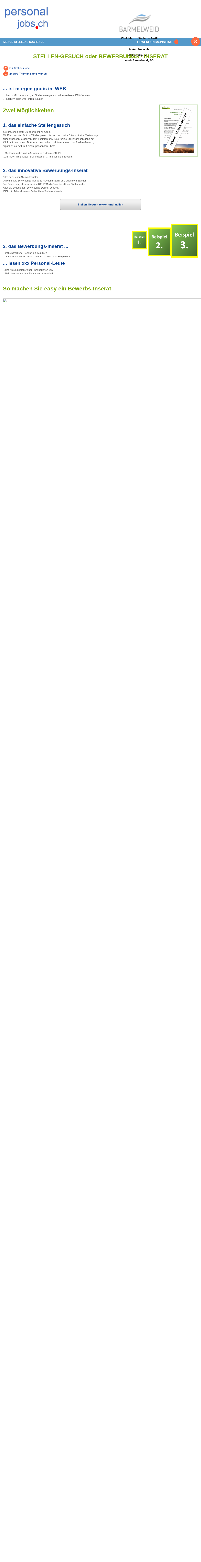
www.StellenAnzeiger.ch (26, 20)
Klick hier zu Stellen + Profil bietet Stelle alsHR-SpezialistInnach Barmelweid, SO (139, 49)
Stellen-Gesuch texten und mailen (100, 204)
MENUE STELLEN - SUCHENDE (23, 41)
